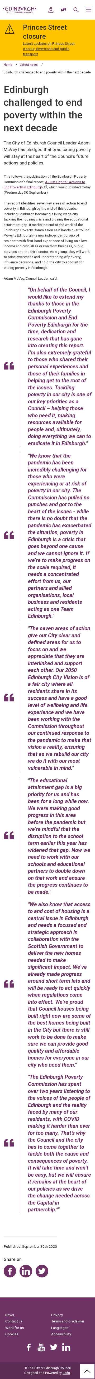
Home (8, 65)
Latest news (29, 65)
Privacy (57, 1315)
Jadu (66, 1373)
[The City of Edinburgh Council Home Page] (19, 10)
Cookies (11, 1334)
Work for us (14, 1328)
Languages (59, 1328)
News (9, 1315)
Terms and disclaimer (67, 1321)
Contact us (13, 1321)
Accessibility (61, 1334)
